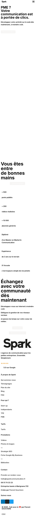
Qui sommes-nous (8, 380)
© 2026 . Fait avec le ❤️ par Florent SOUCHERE (16, 508)
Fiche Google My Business (11, 455)
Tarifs (3, 429)
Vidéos (4, 440)
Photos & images (7, 444)
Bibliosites (5, 463)
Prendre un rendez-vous (11, 475)
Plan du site (5, 388)
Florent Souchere (16, 490)
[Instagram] (7, 502)
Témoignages (6, 384)
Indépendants (6, 410)
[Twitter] (11, 502)
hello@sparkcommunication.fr (13, 479)
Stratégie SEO (6, 451)
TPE (2, 413)
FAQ (2, 395)
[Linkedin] (3, 502)
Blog (2, 391)
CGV (4, 514)
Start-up (4, 406)
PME (2, 417)
